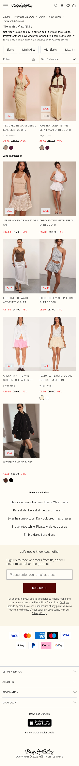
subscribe (39, 588)
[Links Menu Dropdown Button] (5, 5)
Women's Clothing (24, 16)
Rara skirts (20, 510)
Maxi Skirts (55, 16)
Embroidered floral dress (39, 535)
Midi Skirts (50, 49)
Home (6, 16)
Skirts (41, 16)
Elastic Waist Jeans (56, 502)
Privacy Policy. (39, 613)
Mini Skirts (28, 49)
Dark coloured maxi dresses (54, 518)
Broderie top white (23, 526)
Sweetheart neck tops (21, 518)
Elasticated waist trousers (27, 502)
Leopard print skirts (54, 510)
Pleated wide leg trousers (51, 526)
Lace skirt (34, 510)
